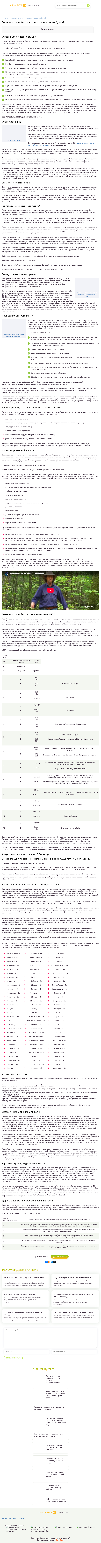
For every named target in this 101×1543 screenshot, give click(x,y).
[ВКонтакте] (46, 1262)
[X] (54, 1262)
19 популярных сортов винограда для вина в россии (54, 1461)
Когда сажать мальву (14, 140)
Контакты (21, 1518)
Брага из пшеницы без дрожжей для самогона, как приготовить (48, 1435)
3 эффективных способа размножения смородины (56, 1500)
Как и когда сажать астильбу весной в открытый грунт (24, 1279)
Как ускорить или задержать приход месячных (53, 1488)
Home (6, 18)
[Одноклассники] (49, 1262)
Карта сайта (12, 1518)
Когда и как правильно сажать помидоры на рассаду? (14, 335)
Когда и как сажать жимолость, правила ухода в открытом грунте (87, 294)
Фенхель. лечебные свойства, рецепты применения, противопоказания (53, 1379)
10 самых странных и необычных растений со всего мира (55, 1447)
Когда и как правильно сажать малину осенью (72, 1278)
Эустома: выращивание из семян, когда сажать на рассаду (24, 1313)
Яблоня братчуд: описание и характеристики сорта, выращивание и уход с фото (56, 1394)
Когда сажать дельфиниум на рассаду (19, 1294)
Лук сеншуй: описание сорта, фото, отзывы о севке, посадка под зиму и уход (56, 1421)
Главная (4, 1518)
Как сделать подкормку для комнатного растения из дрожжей (50, 1408)
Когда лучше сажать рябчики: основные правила (73, 1312)
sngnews (17, 5)
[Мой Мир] (52, 1262)
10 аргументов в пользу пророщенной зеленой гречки (55, 1474)
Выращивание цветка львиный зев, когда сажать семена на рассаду (73, 1295)
